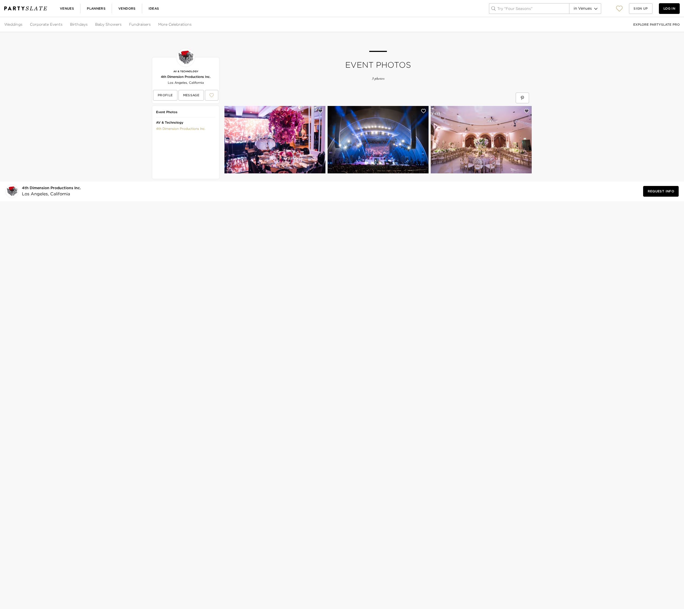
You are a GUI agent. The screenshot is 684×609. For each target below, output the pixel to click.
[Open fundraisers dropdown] (151, 24)
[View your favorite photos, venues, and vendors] (619, 8)
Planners (96, 8)
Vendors (127, 8)
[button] (619, 8)
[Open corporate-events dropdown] (63, 24)
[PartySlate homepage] (25, 8)
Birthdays (79, 24)
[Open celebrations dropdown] (192, 24)
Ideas (154, 8)
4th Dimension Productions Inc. (186, 77)
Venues (67, 8)
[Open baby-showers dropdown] (122, 24)
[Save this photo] (320, 111)
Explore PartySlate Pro (656, 24)
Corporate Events (46, 24)
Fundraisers (140, 24)
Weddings (13, 24)
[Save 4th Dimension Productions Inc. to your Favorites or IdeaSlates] (211, 95)
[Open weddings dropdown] (23, 24)
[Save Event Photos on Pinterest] (522, 98)
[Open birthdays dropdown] (88, 24)
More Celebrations (175, 24)
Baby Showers (108, 24)
